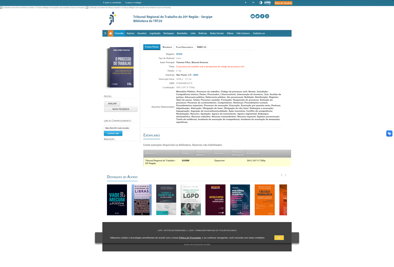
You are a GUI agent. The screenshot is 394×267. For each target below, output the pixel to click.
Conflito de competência (259, 111)
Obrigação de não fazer (236, 108)
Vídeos (230, 33)
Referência (167, 47)
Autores (130, 33)
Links (193, 33)
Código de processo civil (234, 91)
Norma (251, 91)
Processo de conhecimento (201, 102)
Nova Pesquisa (121, 109)
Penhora (275, 105)
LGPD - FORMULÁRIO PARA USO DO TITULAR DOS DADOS (212, 230)
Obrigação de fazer (213, 108)
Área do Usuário (283, 3)
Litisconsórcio (228, 94)
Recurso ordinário (200, 116)
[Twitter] (257, 16)
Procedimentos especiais (189, 105)
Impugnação (182, 111)
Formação (226, 100)
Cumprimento (225, 102)
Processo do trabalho (208, 91)
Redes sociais (217, 33)
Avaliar (112, 103)
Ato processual (235, 97)
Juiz (266, 94)
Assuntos (142, 33)
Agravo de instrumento (224, 114)
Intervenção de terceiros (250, 94)
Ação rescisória (237, 111)
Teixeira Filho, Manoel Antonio (192, 62)
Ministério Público (185, 91)
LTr (189, 75)
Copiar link (113, 133)
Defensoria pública (215, 97)
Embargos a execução (261, 108)
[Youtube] (253, 16)
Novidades (182, 33)
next (285, 175)
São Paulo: (182, 75)
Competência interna (187, 94)
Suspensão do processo (246, 100)
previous (282, 175)
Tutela (196, 100)
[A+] (253, 2)
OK (279, 238)
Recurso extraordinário (224, 116)
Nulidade (249, 97)
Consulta (119, 33)
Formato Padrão (152, 46)
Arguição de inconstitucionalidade (209, 111)
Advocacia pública (194, 97)
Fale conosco (243, 33)
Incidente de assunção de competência (218, 119)
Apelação (205, 114)
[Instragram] (267, 16)
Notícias (203, 33)
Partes (202, 94)
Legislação (155, 33)
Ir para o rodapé (133, 2)
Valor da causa (184, 100)
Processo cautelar (210, 100)
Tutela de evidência (186, 119)
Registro (273, 97)
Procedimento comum (255, 102)
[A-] (245, 2)
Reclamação (182, 114)
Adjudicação (182, 108)
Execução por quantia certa (255, 105)
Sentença (238, 102)
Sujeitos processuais (268, 116)
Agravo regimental (247, 114)
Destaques (168, 33)
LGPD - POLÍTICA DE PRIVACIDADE (172, 230)
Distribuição (261, 97)
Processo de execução (216, 105)
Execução (234, 105)
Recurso (194, 114)
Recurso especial (246, 116)
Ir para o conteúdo (112, 2)
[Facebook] (262, 16)
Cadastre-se (259, 33)
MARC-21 (201, 47)
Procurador (213, 94)
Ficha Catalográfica (184, 47)
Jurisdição (262, 91)
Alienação (196, 108)
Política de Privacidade (190, 237)
